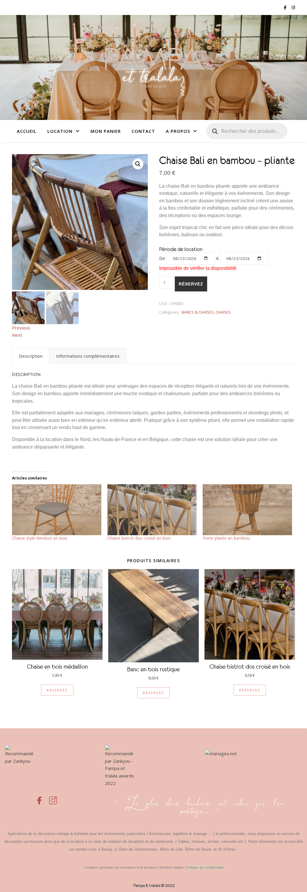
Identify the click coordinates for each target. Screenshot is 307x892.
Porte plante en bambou (226, 538)
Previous (21, 328)
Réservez (191, 284)
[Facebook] (39, 797)
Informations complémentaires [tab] (88, 356)
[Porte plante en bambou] (247, 509)
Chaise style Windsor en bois (39, 538)
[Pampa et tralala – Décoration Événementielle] (153, 67)
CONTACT (143, 131)
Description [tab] (31, 356)
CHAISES (223, 312)
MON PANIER (106, 131)
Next (17, 335)
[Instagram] (53, 797)
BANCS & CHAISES (198, 312)
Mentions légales (172, 867)
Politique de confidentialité (205, 867)
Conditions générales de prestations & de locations (120, 867)
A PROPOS (178, 131)
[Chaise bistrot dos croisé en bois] (152, 509)
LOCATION (60, 131)
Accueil (27, 131)
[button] (138, 164)
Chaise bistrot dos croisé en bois (139, 538)
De (162, 258)
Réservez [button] (57, 690)
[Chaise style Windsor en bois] (56, 509)
